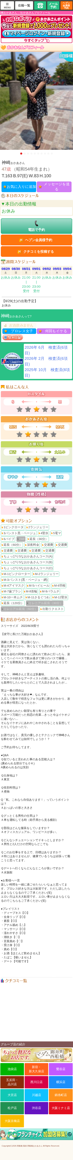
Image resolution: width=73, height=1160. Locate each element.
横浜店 (60, 1082)
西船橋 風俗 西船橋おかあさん (29, 1146)
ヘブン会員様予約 (66, 5)
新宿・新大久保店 (36, 1069)
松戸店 (12, 1108)
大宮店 (12, 1095)
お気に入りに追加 (21, 187)
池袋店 (12, 1069)
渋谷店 (36, 1108)
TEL (40, 5)
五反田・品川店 (12, 1082)
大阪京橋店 (12, 1121)
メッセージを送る (57, 186)
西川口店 (36, 1082)
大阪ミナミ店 (61, 1108)
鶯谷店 (60, 1069)
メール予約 (53, 5)
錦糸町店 (61, 1095)
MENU (7, 7)
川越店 (36, 1095)
